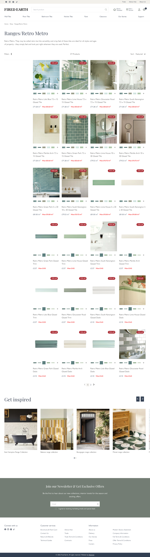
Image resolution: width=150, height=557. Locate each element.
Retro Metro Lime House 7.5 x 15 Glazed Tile (74, 100)
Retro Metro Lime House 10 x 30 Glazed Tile (102, 154)
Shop (11, 24)
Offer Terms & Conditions (122, 540)
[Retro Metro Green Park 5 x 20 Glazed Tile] (46, 182)
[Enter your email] (97, 504)
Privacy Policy (117, 544)
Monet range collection (121, 452)
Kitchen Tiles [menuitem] (68, 16)
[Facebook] (6, 2)
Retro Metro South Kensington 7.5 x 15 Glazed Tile (131, 100)
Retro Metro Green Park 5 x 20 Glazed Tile (45, 208)
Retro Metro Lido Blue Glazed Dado (102, 370)
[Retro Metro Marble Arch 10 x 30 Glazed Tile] (132, 128)
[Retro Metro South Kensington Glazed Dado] (103, 290)
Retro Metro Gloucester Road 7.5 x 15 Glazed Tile (102, 100)
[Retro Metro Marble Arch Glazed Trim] (132, 236)
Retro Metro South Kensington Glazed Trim (102, 262)
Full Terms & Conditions (121, 537)
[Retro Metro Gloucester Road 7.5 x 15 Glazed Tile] (103, 74)
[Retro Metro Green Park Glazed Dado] (46, 344)
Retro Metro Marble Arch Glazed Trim (129, 262)
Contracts (68, 540)
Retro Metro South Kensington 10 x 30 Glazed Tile (74, 208)
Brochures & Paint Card (49, 530)
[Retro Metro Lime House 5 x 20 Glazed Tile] (103, 182)
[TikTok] (16, 2)
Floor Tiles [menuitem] (26, 16)
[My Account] (139, 9)
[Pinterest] (13, 2)
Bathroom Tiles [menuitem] (47, 16)
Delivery (91, 533)
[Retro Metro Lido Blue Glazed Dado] (103, 344)
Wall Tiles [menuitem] (7, 16)
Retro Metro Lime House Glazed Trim (75, 262)
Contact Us (45, 533)
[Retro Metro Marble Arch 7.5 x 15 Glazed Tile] (46, 128)
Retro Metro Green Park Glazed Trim (46, 262)
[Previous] (138, 399)
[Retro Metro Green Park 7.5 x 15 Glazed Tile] (75, 128)
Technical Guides (46, 540)
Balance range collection (49, 452)
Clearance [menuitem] (103, 16)
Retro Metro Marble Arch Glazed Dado (72, 370)
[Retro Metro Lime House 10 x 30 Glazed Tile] (103, 128)
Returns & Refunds (47, 537)
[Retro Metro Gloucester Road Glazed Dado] (132, 344)
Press (90, 540)
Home (6, 24)
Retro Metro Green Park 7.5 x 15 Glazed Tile (74, 154)
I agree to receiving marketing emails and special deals (77, 509)
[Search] (106, 9)
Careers (91, 544)
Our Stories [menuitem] (122, 16)
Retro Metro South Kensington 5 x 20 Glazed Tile (132, 208)
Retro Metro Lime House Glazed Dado (132, 316)
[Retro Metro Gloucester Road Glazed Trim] (75, 290)
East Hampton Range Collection (16, 452)
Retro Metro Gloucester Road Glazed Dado (131, 370)
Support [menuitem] (141, 16)
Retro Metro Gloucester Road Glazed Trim (74, 316)
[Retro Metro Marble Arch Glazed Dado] (75, 344)
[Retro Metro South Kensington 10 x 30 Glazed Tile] (75, 182)
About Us (143, 2)
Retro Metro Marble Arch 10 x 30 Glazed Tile (131, 154)
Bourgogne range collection (86, 452)
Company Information (120, 533)
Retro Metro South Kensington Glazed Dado (102, 316)
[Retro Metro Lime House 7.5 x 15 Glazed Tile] (75, 74)
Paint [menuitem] (86, 16)
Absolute (91, 555)
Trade (124, 2)
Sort (132, 54)
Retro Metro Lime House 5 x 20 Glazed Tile (103, 208)
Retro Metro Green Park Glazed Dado (46, 370)
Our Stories (93, 537)
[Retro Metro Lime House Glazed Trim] (75, 236)
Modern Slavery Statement (122, 530)
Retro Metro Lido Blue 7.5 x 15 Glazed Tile (45, 100)
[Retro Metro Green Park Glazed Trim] (46, 236)
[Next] (93, 384)
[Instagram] (9, 2)
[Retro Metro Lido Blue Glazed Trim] (46, 290)
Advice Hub (132, 2)
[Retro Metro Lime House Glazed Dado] (132, 290)
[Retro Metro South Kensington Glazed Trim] (103, 236)
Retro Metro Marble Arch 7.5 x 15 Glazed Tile (45, 154)
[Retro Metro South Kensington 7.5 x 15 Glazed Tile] (132, 74)
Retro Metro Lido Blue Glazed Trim (45, 316)
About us (92, 530)
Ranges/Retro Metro (20, 24)
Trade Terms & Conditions (74, 537)
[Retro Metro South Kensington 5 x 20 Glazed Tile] (132, 182)
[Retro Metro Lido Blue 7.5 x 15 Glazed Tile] (46, 74)
